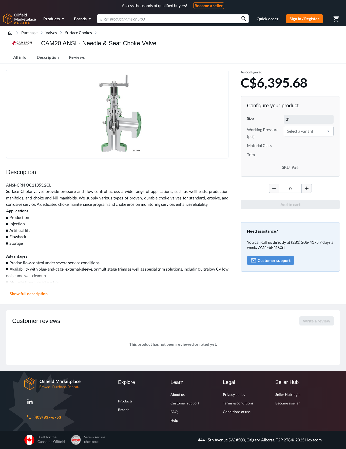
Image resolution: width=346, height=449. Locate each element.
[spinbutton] (290, 188)
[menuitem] (54, 18)
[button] (328, 131)
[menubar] (68, 18)
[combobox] (173, 18)
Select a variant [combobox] (300, 131)
